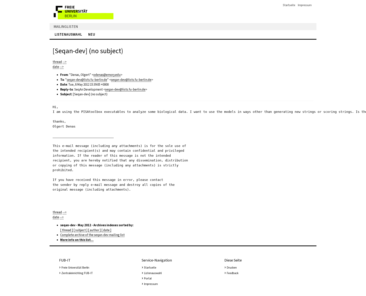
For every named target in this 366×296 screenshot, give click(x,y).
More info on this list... (77, 240)
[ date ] (106, 230)
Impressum (305, 5)
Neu (91, 34)
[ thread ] (66, 230)
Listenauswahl (68, 34)
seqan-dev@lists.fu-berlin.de (87, 80)
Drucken (232, 268)
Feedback (232, 273)
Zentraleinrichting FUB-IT (77, 273)
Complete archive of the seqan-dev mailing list (92, 235)
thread (57, 62)
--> (65, 62)
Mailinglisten (66, 26)
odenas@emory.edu (107, 75)
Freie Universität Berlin (75, 268)
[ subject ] (80, 230)
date (56, 67)
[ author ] (94, 230)
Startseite (289, 5)
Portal (148, 278)
